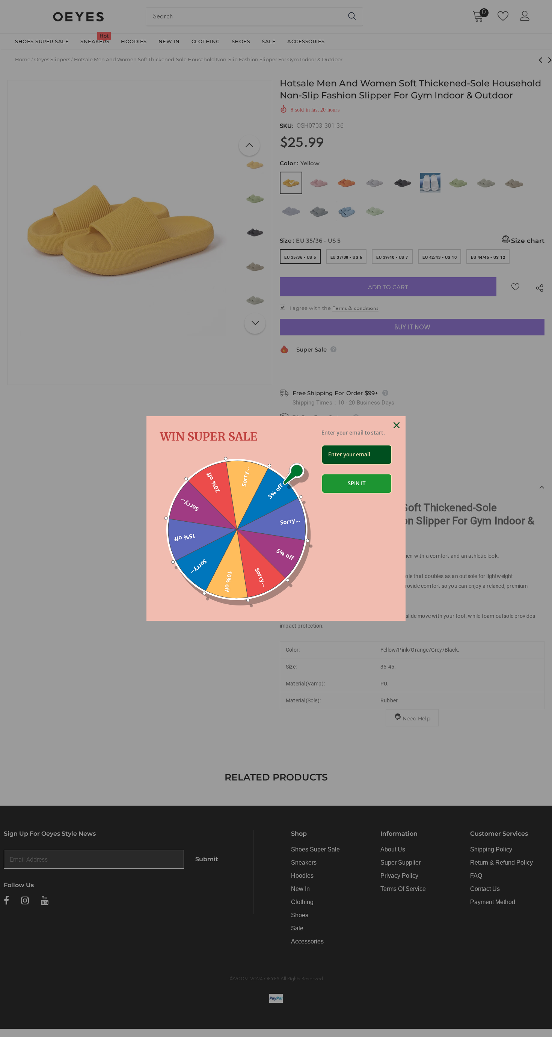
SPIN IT (357, 483)
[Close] (397, 425)
